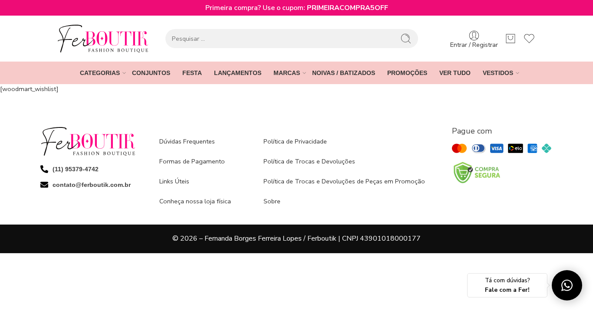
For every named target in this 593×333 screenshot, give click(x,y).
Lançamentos (237, 72)
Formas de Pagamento (192, 161)
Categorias (100, 72)
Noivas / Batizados (343, 72)
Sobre (272, 201)
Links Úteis (174, 181)
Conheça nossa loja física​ (195, 201)
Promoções (407, 72)
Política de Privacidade (295, 141)
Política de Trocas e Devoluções (309, 161)
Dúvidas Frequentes (187, 141)
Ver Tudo (455, 72)
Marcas (286, 72)
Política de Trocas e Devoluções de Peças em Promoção (344, 181)
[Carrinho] (510, 39)
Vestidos (498, 72)
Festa (192, 72)
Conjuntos (151, 72)
